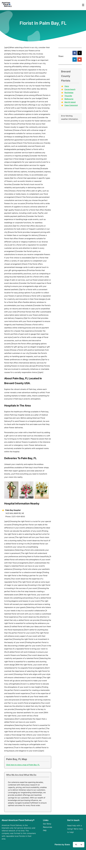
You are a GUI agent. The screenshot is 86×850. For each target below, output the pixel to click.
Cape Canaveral (71, 105)
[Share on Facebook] (74, 53)
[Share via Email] (79, 59)
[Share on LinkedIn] (74, 59)
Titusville (68, 96)
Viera (66, 86)
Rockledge (68, 93)
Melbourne (68, 99)
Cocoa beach (69, 89)
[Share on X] (79, 53)
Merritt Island (70, 102)
